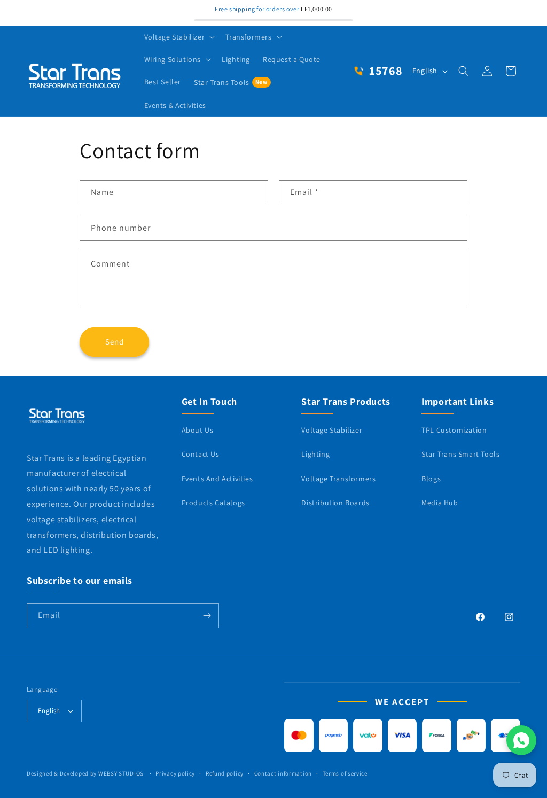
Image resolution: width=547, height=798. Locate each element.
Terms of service (345, 773)
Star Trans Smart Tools (460, 454)
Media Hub (439, 502)
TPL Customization (454, 430)
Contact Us (201, 454)
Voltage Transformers (338, 478)
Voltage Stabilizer (331, 430)
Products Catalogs (213, 502)
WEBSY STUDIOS (121, 773)
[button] (179, 37)
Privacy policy (175, 773)
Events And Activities (217, 478)
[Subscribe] (206, 615)
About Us (198, 430)
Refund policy (225, 773)
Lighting (315, 454)
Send (114, 342)
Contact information (283, 773)
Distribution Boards (335, 502)
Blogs (431, 478)
